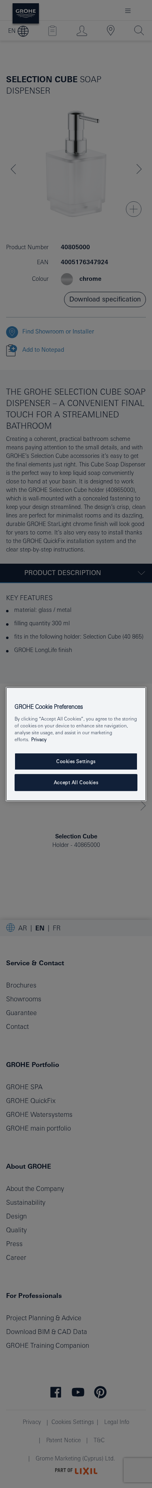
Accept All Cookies (76, 782)
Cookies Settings (76, 761)
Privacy (39, 739)
